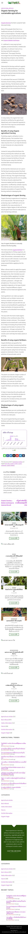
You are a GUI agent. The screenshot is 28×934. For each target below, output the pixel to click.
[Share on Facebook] (7, 455)
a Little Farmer (6, 746)
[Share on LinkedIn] (20, 455)
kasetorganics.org (18, 926)
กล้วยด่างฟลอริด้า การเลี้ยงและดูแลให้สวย (21, 503)
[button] (2, 3)
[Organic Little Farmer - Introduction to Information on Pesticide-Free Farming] (14, 2)
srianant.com (19, 928)
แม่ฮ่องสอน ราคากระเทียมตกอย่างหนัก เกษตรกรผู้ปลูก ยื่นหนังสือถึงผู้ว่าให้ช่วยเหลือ (13, 773)
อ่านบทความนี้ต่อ (14, 538)
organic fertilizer (17, 250)
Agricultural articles (7, 8)
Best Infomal (5, 720)
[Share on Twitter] (10, 455)
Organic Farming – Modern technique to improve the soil (7, 503)
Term (12, 930)
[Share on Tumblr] (23, 455)
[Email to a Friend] (14, 455)
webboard (24, 932)
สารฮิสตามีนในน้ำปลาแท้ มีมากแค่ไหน (14, 686)
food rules (7, 463)
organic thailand (10, 465)
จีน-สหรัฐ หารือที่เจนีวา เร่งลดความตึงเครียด (11, 787)
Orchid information (6, 729)
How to (3, 726)
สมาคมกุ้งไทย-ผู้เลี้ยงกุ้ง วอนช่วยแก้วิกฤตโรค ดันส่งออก (13, 748)
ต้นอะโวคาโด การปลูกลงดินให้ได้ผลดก (14, 590)
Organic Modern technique (11, 40)
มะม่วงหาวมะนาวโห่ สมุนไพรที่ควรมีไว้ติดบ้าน (14, 653)
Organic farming (6, 23)
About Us (15, 930)
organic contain (14, 463)
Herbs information (6, 723)
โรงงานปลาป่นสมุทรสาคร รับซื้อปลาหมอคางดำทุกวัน (13, 752)
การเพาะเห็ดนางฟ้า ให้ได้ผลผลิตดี (14, 556)
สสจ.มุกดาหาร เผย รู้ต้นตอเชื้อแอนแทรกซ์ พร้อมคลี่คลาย (13, 783)
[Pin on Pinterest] (17, 455)
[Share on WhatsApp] (4, 455)
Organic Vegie (5, 733)
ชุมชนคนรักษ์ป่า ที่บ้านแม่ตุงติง (14, 620)
